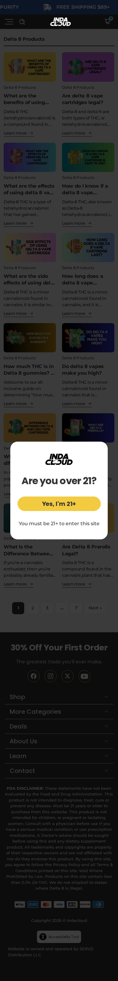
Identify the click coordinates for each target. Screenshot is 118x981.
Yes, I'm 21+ (59, 504)
